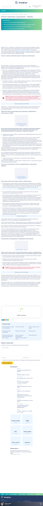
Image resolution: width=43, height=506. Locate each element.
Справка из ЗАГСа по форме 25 (24, 391)
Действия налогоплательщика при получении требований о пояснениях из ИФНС (19, 24)
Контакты (2, 499)
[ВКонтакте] (3, 320)
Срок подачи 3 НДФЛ (19, 326)
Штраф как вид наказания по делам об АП (25, 401)
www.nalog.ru (38, 93)
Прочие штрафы (19, 376)
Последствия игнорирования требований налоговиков (14, 28)
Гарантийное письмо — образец (21, 249)
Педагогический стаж (33, 335)
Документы (8, 14)
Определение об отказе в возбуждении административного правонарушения (24, 396)
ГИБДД (18, 373)
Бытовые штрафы (19, 403)
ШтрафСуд (23, 2)
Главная (3, 14)
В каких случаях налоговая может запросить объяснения (14, 22)
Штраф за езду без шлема (20, 330)
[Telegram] (6, 320)
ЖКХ (7, 494)
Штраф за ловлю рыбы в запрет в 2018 (24, 387)
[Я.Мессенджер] (1, 320)
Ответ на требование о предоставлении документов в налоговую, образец (21, 177)
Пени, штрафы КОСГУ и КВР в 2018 (25, 378)
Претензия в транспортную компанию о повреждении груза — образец (7, 336)
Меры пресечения (32, 330)
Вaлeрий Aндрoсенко (21, 315)
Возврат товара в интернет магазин (34, 327)
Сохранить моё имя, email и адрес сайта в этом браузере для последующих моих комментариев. (21, 360)
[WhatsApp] (8, 320)
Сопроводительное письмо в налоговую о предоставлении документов (21, 124)
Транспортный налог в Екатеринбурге (6, 331)
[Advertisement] (21, 39)
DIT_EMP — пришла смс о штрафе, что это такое (24, 411)
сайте (17, 228)
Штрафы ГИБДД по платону (23, 374)
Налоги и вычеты (30, 494)
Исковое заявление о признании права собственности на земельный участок (21, 337)
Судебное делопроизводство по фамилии (24, 371)
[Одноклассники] (5, 320)
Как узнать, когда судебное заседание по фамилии (23, 382)
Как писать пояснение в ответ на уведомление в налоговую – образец (17, 26)
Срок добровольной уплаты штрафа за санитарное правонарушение (23, 406)
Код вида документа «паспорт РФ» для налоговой (8, 327)
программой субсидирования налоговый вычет (23, 51)
